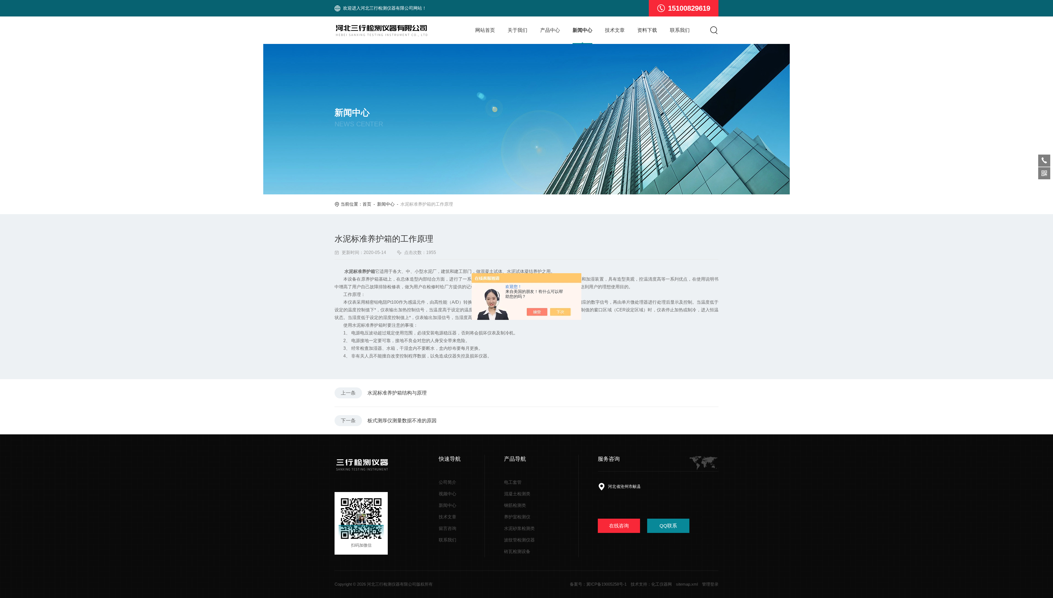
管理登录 (710, 584)
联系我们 (680, 30)
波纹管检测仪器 (519, 540)
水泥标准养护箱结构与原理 (397, 393)
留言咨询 (447, 528)
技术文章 (615, 30)
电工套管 (513, 482)
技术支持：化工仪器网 (651, 584)
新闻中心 (582, 30)
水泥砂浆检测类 (519, 528)
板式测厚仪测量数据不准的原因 (402, 420)
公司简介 (447, 482)
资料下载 (647, 30)
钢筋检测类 (515, 505)
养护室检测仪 (517, 517)
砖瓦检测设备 (517, 551)
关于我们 (517, 30)
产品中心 (550, 30)
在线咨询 (619, 526)
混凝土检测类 (517, 493)
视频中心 (447, 493)
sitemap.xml (687, 584)
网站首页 (485, 30)
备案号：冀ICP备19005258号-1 (598, 584)
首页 (367, 204)
